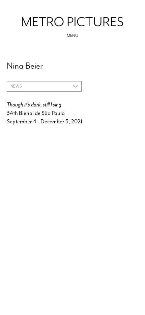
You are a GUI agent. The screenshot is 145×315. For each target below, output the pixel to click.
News (16, 86)
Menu (73, 35)
